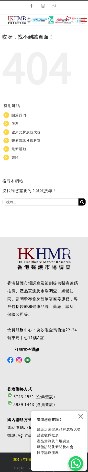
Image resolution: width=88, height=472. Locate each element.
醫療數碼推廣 (48, 435)
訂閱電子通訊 (27, 349)
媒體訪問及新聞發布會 (55, 446)
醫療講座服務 (48, 452)
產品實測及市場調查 (53, 440)
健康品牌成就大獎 (26, 131)
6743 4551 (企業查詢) (33, 396)
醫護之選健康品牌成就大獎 (59, 429)
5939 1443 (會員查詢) (33, 404)
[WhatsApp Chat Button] (75, 463)
